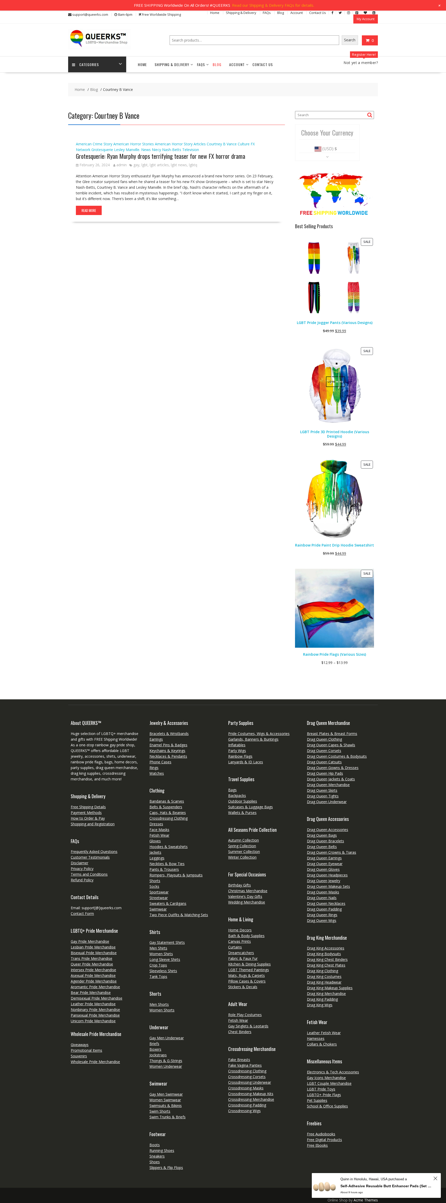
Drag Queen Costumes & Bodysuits (337, 756)
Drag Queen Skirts (322, 790)
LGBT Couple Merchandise (329, 1083)
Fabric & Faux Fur (243, 958)
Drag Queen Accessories (327, 829)
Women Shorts (161, 1010)
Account (296, 12)
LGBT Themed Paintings (248, 969)
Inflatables (236, 744)
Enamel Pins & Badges (168, 744)
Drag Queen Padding (324, 909)
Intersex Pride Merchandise (93, 969)
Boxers (155, 1049)
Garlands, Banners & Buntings (253, 739)
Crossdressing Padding (247, 1105)
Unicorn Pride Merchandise (93, 1020)
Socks (154, 886)
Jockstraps (158, 1054)
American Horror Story (174, 143)
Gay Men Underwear (166, 1037)
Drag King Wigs (319, 1004)
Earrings (156, 739)
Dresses (156, 823)
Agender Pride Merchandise (94, 981)
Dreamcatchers (241, 952)
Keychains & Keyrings (167, 750)
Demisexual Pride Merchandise (96, 998)
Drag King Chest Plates (326, 965)
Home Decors (240, 930)
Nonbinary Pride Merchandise (95, 1009)
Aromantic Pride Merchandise (95, 986)
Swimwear (158, 909)
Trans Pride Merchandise (91, 958)
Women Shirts (161, 953)
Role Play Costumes (245, 1014)
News (146, 149)
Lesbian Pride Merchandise (93, 947)
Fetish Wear (159, 835)
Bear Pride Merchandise (91, 992)
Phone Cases (160, 761)
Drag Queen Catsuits (324, 761)
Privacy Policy (82, 868)
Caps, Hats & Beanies (167, 812)
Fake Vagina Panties (245, 1065)
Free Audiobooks (321, 1133)
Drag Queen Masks (323, 892)
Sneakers (157, 1156)
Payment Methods (86, 812)
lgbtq (193, 164)
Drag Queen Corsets (324, 750)
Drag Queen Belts (322, 846)
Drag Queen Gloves (323, 869)
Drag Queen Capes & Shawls (331, 744)
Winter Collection (242, 857)
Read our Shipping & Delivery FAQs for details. (273, 5)
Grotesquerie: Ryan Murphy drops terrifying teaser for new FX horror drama (160, 156)
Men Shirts (158, 948)
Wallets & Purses (242, 812)
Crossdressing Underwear (249, 1082)
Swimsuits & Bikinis (165, 1105)
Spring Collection (242, 845)
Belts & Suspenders (165, 806)
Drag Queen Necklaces (326, 903)
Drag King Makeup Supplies (330, 987)
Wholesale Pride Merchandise (95, 1061)
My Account (366, 19)
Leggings (156, 858)
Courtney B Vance (222, 143)
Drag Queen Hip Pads (325, 773)
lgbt (144, 164)
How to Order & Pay (88, 818)
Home (214, 12)
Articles (200, 143)
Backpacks (237, 795)
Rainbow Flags (240, 756)
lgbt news (179, 164)
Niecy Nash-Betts (166, 149)
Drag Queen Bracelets (325, 840)
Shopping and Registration (93, 823)
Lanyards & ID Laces (245, 761)
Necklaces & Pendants (168, 756)
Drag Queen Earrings (324, 858)
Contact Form (82, 913)
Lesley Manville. (127, 149)
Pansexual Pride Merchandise (95, 1015)
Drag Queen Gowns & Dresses (333, 767)
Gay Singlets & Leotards (248, 1026)
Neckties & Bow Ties (167, 863)
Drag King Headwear (324, 982)
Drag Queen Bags (322, 835)
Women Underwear (165, 1066)
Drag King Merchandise (326, 993)
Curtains (235, 947)
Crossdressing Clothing (168, 818)
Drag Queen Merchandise (328, 784)
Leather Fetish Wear (324, 1032)
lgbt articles (159, 164)
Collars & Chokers (322, 1044)
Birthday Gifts (239, 885)
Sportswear (159, 892)
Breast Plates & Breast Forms (332, 733)
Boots (154, 1144)
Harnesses (315, 1038)
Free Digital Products (324, 1139)
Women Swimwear (165, 1099)
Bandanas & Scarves (166, 801)
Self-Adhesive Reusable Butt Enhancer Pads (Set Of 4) (386, 1186)
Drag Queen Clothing (324, 739)
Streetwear (158, 897)
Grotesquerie (102, 149)
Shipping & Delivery (241, 12)
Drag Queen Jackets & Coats (331, 779)
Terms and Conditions (89, 874)
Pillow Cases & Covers (247, 981)
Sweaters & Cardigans (167, 903)
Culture (244, 143)
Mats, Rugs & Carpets (246, 975)
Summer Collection (244, 851)
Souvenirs (79, 1056)
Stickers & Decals (242, 986)
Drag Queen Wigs (321, 920)
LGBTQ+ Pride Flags (324, 1094)
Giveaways (80, 1044)
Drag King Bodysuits (324, 953)
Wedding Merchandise (246, 902)
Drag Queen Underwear (327, 801)
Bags (232, 789)
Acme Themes (366, 1200)
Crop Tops (158, 965)
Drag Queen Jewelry (323, 880)
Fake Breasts (239, 1059)
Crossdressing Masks (246, 1088)
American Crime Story (94, 143)
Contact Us (317, 12)
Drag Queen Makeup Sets (328, 886)
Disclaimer (79, 862)
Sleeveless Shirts (163, 970)
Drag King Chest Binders (327, 959)
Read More (89, 210)
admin (121, 164)
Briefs (154, 1043)
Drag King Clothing (322, 970)
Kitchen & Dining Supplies (249, 964)
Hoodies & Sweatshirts (168, 846)
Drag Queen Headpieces (327, 875)
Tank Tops (158, 976)
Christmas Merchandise (247, 890)
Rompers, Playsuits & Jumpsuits (176, 875)
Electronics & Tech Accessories (333, 1072)
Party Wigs (237, 750)
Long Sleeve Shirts (164, 959)
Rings (153, 767)
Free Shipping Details (88, 806)
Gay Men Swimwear (166, 1094)
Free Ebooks (317, 1145)
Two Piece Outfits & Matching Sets (178, 914)
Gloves (155, 840)
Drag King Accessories (325, 948)
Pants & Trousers (164, 869)
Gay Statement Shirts (167, 942)
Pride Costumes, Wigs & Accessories (259, 733)
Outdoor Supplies (242, 801)
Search (349, 39)
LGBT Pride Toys (321, 1089)
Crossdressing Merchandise (251, 1099)
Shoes (154, 1161)
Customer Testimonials (90, 857)
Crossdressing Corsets (247, 1076)
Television (190, 149)
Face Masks (159, 829)
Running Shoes (161, 1150)
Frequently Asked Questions (94, 851)
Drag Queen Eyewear (325, 863)
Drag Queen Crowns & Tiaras (331, 852)
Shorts (154, 880)
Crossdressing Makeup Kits (250, 1093)
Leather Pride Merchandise (93, 1003)
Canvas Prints (239, 941)
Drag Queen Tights (323, 796)
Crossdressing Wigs (244, 1110)
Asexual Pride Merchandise (93, 975)
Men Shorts (159, 1004)
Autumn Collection (243, 840)
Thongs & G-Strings (165, 1060)
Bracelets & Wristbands (169, 733)
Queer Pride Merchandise (92, 964)
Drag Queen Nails (322, 897)
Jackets (155, 852)
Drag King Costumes (324, 976)
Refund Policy (82, 879)
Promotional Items (86, 1050)
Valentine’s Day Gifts (245, 896)
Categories (89, 64)
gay (136, 164)
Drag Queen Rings (322, 914)
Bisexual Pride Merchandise (94, 952)
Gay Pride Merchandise (90, 941)
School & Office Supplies (327, 1106)
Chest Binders (239, 1031)
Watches (156, 773)
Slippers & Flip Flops (166, 1167)
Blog (280, 12)
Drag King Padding (322, 999)
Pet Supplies (317, 1100)
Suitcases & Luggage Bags (250, 806)
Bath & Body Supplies (246, 935)
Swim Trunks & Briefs (167, 1116)
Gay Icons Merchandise (326, 1077)
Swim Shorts (159, 1111)
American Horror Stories (133, 143)
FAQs (267, 12)
